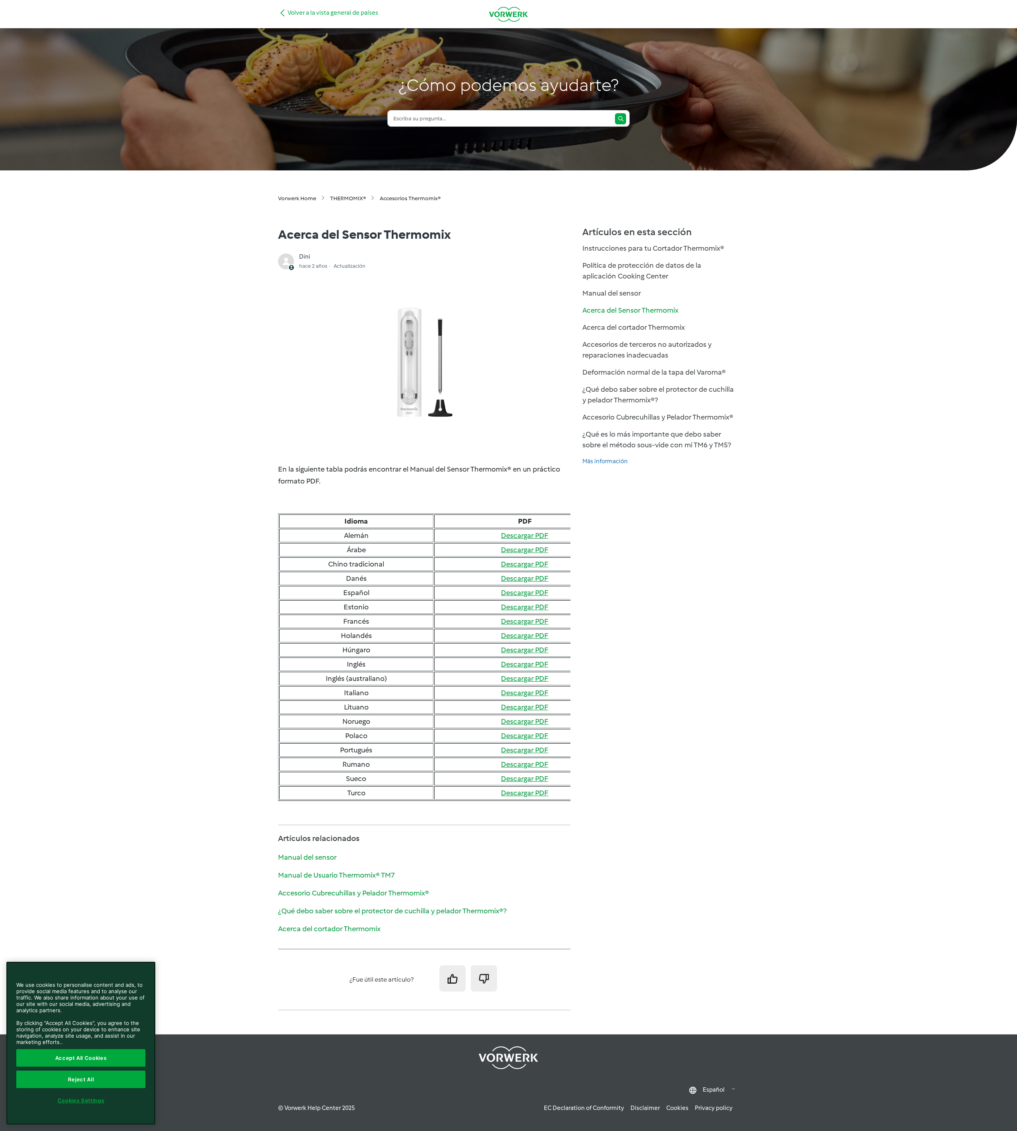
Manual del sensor (307, 857)
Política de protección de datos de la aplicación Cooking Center (641, 270)
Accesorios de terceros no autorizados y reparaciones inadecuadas (647, 350)
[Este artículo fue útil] (452, 978)
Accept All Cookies (81, 1058)
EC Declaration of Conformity (584, 1108)
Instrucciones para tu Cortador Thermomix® (653, 248)
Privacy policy (714, 1108)
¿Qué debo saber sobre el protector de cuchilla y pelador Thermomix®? (392, 911)
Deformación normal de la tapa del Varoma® (654, 372)
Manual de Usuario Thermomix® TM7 (336, 875)
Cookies (677, 1108)
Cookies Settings (81, 1100)
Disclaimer (645, 1108)
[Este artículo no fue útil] (484, 978)
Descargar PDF (524, 535)
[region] (80, 1043)
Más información (605, 461)
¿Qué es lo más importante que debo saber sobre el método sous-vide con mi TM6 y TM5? (656, 439)
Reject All (81, 1079)
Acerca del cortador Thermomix (329, 928)
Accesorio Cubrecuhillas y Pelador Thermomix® (353, 893)
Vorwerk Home (297, 198)
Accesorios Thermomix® (410, 198)
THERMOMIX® (348, 198)
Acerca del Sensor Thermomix (630, 310)
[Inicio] (508, 14)
